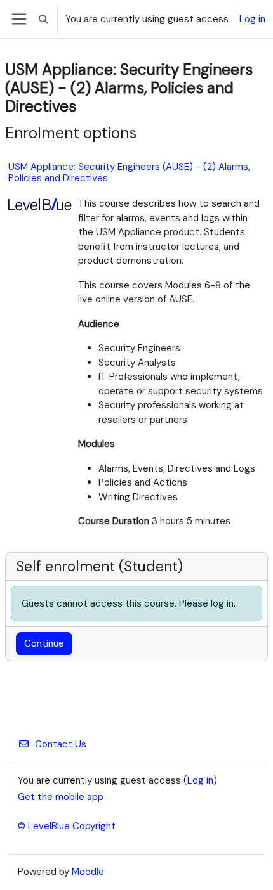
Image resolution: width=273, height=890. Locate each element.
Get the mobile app (60, 796)
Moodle (88, 871)
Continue (44, 643)
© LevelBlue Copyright (67, 826)
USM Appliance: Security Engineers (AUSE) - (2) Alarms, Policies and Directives (129, 172)
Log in (252, 19)
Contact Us (60, 744)
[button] (43, 19)
